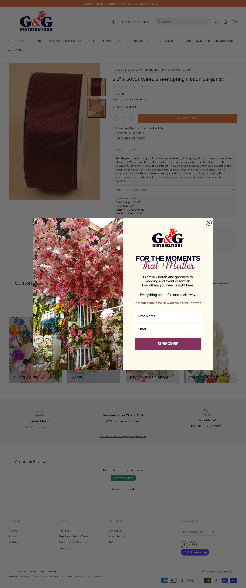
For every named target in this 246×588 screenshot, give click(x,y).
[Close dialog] (209, 223)
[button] (168, 344)
